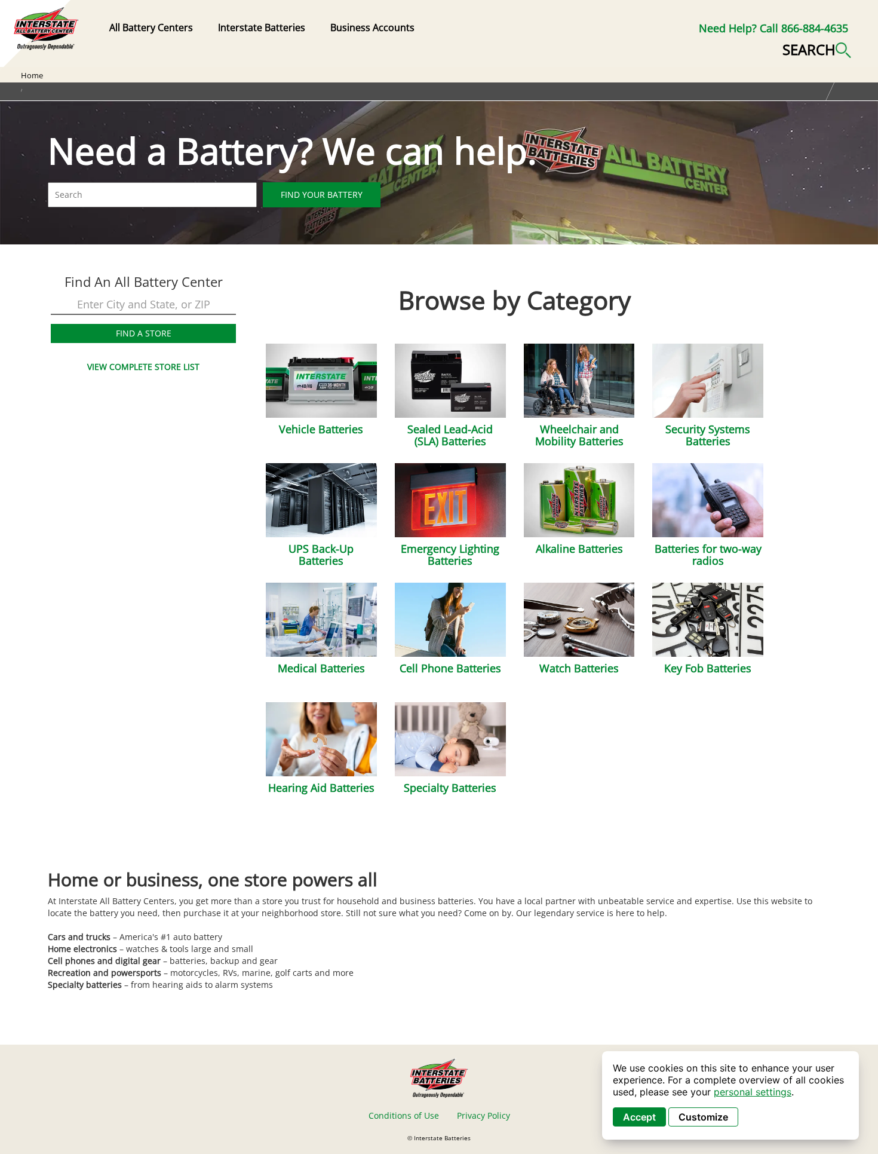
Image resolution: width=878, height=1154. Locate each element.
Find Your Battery (322, 194)
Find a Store (143, 333)
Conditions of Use (404, 1115)
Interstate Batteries (261, 27)
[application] (730, 1095)
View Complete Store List (143, 366)
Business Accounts (372, 27)
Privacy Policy (483, 1115)
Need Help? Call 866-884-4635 (773, 28)
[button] (816, 48)
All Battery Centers (151, 27)
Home (32, 75)
